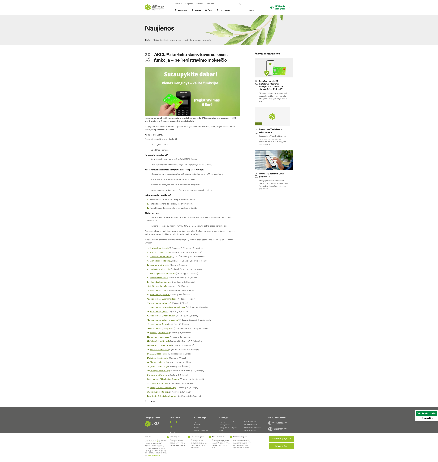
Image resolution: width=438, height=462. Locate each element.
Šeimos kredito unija (159, 358)
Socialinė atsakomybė (201, 431)
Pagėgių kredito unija (159, 337)
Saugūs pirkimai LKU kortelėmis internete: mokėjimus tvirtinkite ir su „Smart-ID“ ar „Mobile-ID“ (271, 85)
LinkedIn (171, 426)
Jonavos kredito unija (159, 265)
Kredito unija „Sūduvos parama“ (164, 320)
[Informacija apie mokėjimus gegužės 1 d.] (274, 160)
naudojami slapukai (153, 442)
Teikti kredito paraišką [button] (426, 413)
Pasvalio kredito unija (159, 349)
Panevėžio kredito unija (160, 345)
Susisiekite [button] (428, 418)
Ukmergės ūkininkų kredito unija (164, 379)
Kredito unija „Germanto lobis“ (163, 298)
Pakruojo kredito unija (160, 341)
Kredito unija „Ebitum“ (160, 294)
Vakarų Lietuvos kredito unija (163, 387)
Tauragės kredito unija (160, 370)
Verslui (198, 10)
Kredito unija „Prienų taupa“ (162, 315)
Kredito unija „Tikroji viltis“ (161, 328)
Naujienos (189, 4)
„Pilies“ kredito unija (159, 366)
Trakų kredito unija (158, 375)
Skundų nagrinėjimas (250, 430)
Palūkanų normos (224, 425)
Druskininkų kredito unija (161, 256)
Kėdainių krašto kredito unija (163, 273)
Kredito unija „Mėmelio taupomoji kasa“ (167, 307)
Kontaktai (210, 4)
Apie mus (178, 4)
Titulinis (148, 40)
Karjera (196, 428)
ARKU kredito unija (158, 286)
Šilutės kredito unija (159, 362)
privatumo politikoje (154, 455)
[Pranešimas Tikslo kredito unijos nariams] (274, 116)
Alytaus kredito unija (159, 248)
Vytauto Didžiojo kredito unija (163, 396)
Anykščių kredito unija (160, 252)
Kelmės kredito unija (159, 277)
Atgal (152, 401)
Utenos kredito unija (159, 383)
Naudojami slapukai (250, 425)
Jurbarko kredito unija (160, 269)
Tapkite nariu (224, 10)
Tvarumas (199, 4)
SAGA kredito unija (158, 353)
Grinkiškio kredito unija (160, 260)
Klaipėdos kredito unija (160, 282)
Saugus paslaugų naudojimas (228, 422)
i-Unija (251, 10)
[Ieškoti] (240, 4)
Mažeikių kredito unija (160, 332)
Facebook (170, 422)
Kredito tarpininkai (225, 433)
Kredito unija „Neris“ (159, 311)
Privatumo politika (250, 422)
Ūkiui (210, 10)
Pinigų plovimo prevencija (252, 427)
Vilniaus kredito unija (159, 391)
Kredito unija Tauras (159, 324)
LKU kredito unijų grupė (280, 7)
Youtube (175, 422)
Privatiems (182, 10)
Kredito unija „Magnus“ (160, 303)
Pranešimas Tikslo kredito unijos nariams (271, 130)
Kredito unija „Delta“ (159, 290)
